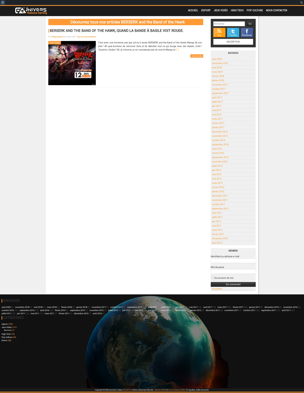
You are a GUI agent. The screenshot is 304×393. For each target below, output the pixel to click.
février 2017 (218, 123)
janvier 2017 (218, 127)
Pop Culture (255, 10)
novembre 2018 (220, 63)
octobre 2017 (218, 89)
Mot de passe (217, 267)
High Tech (237, 10)
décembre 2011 (220, 196)
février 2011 (218, 234)
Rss (219, 35)
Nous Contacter (276, 10)
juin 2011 (216, 221)
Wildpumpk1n (57, 37)
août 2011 (217, 213)
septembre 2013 (220, 157)
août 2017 (217, 97)
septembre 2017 (220, 93)
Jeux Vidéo (221, 10)
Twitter (233, 35)
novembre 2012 (220, 161)
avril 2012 (217, 178)
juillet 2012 (217, 166)
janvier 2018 (218, 80)
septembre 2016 (220, 144)
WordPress (127, 390)
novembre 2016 (220, 136)
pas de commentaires (86, 37)
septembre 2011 (220, 208)
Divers (4, 340)
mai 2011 (216, 225)
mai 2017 (216, 110)
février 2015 (218, 153)
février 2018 (218, 76)
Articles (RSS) (160, 390)
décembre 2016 (220, 131)
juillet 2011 (217, 217)
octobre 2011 (218, 204)
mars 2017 (217, 119)
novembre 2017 (220, 84)
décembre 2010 (220, 238)
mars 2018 (217, 72)
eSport (206, 10)
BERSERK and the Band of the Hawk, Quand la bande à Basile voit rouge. (117, 30)
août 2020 (217, 59)
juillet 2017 (217, 102)
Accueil (193, 10)
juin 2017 (216, 106)
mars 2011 (217, 230)
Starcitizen (8, 330)
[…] (177, 49)
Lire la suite (197, 56)
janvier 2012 (218, 191)
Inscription (233, 42)
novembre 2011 (220, 200)
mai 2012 (216, 174)
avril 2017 (217, 114)
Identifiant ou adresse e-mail (225, 256)
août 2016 (217, 149)
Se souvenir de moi (223, 278)
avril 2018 (217, 67)
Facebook (247, 35)
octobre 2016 (218, 140)
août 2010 (217, 243)
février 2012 (218, 187)
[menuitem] (3, 2)
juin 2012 (216, 170)
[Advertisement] (77, 364)
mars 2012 (217, 183)
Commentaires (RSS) (176, 390)
